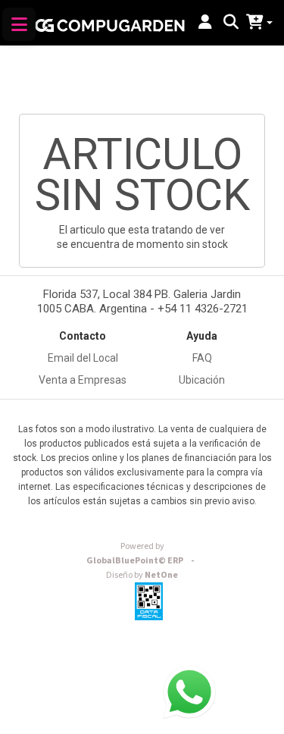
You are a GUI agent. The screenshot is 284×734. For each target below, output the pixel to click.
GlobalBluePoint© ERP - (142, 553)
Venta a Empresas (82, 380)
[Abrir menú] (19, 24)
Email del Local (83, 358)
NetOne (142, 575)
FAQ (202, 358)
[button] (205, 22)
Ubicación (202, 380)
